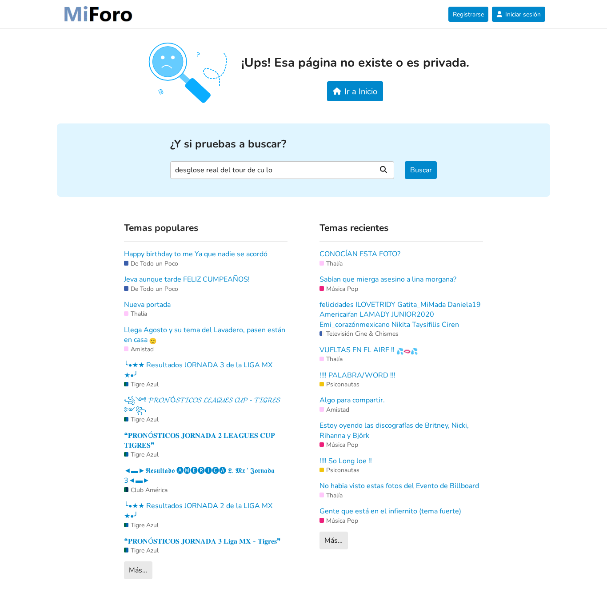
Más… (138, 570)
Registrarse (468, 14)
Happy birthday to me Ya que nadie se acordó (196, 254)
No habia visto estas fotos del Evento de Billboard (399, 486)
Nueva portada (147, 305)
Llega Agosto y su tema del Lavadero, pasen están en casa (204, 335)
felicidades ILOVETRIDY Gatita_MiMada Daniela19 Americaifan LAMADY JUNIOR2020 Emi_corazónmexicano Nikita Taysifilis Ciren (400, 315)
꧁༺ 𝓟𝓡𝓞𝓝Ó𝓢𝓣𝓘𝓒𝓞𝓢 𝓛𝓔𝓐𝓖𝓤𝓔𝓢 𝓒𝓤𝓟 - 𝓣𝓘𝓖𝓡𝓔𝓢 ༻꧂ (202, 405)
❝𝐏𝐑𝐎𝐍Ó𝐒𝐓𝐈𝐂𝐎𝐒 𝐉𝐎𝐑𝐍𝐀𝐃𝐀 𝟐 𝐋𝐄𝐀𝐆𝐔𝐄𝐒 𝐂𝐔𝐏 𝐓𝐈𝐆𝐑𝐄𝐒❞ (199, 440)
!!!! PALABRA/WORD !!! (357, 375)
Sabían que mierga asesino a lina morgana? (387, 279)
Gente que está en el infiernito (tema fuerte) (390, 511)
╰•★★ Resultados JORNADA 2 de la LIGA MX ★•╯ (198, 511)
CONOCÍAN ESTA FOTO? (359, 254)
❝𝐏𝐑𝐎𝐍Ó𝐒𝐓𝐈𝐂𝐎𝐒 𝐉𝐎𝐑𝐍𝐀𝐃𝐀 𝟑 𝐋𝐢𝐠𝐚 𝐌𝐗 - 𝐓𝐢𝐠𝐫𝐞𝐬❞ (202, 541)
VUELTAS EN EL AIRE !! (357, 350)
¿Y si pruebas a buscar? (228, 144)
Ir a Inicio (360, 91)
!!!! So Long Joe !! (345, 461)
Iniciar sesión (523, 14)
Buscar (421, 170)
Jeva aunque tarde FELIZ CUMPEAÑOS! (187, 279)
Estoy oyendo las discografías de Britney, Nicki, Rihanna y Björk (394, 430)
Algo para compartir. (352, 400)
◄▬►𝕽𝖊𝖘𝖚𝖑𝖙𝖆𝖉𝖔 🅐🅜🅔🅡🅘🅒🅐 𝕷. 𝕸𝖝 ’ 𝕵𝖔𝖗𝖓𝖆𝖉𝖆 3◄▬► (199, 475)
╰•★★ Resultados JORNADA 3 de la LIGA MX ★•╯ (198, 370)
